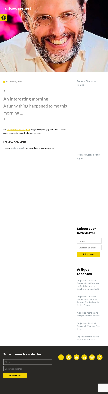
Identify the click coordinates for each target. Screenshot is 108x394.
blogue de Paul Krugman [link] (18, 129)
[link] (3, 17)
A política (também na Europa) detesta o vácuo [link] (88, 314)
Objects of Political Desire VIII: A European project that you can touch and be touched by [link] (89, 284)
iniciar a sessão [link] (18, 148)
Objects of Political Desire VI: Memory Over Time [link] (89, 326)
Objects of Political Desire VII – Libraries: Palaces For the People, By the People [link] (88, 300)
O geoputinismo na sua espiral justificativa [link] (88, 338)
